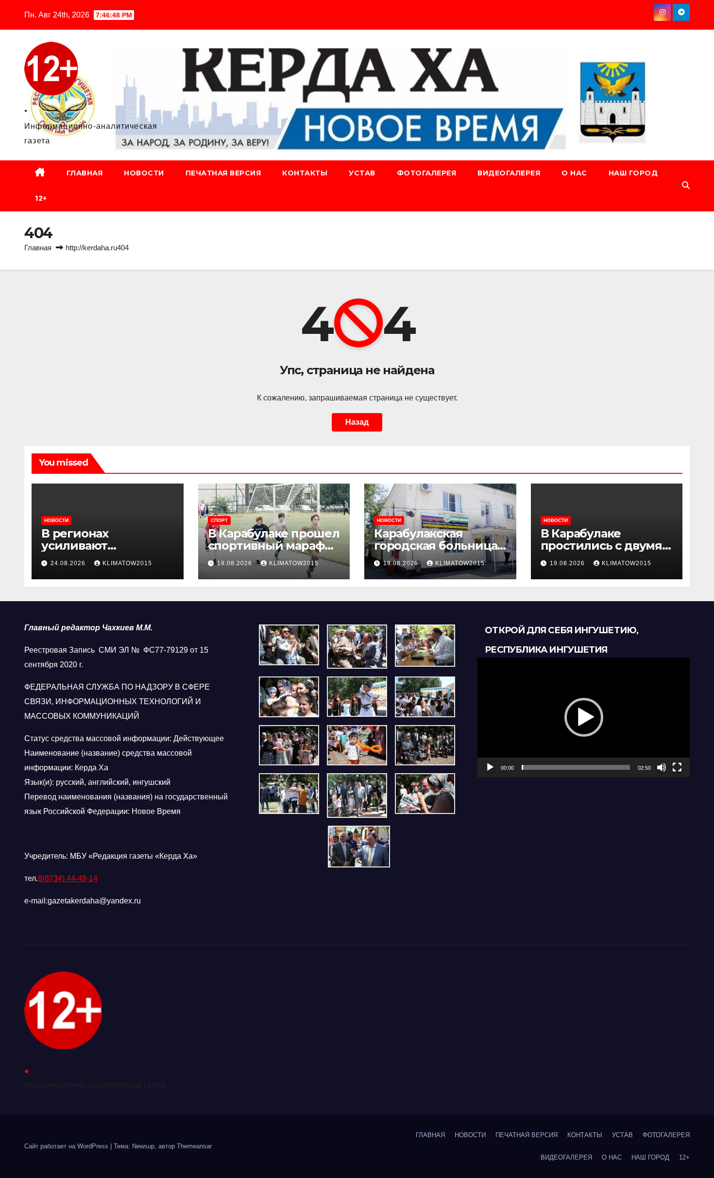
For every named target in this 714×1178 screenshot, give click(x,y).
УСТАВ (362, 173)
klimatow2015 (127, 563)
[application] (583, 717)
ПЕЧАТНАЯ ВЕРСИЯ (223, 173)
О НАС (574, 173)
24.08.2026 (69, 563)
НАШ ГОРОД (633, 173)
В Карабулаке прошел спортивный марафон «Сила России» (274, 545)
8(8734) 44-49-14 (68, 878)
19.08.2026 (235, 563)
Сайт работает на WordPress (67, 1146)
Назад (357, 422)
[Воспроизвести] (490, 767)
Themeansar (194, 1146)
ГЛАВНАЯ (85, 173)
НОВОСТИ (144, 173)
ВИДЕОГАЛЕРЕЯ (508, 173)
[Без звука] (661, 767)
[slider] (576, 767)
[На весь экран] (677, 767)
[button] (686, 185)
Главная (37, 247)
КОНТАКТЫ (304, 173)
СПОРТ (219, 520)
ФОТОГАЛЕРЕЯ (427, 173)
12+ (41, 198)
